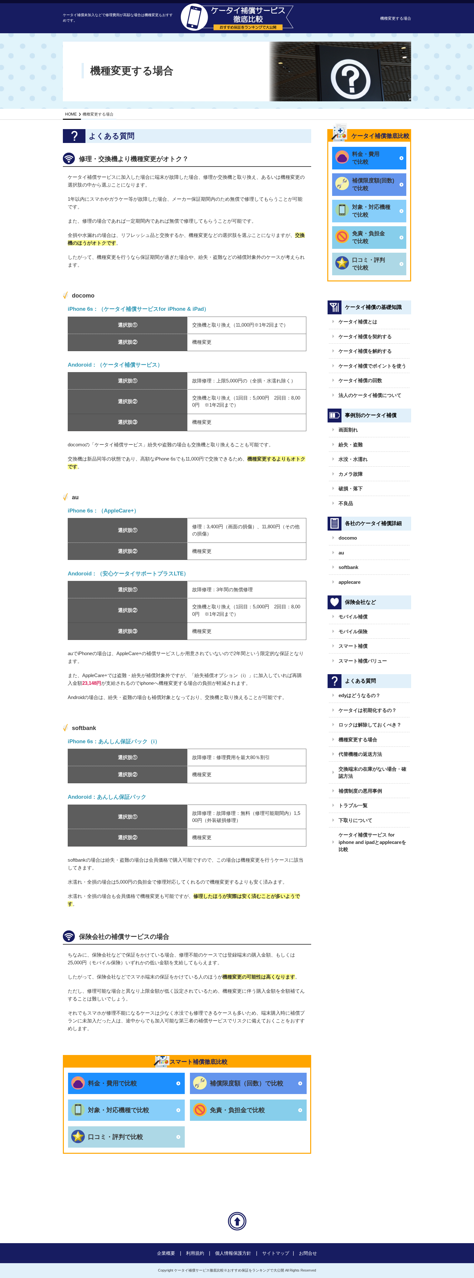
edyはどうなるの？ (359, 695)
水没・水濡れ (353, 459)
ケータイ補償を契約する (365, 336)
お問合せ (308, 1253)
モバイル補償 (353, 616)
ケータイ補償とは (358, 321)
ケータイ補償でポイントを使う (372, 366)
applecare (349, 582)
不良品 (346, 503)
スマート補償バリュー (363, 661)
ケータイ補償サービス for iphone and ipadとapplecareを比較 (372, 842)
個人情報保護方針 (233, 1253)
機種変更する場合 (358, 739)
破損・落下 (351, 488)
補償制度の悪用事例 (360, 791)
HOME (71, 114)
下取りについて (355, 820)
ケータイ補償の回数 (360, 380)
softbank (348, 567)
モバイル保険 (353, 631)
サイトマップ (275, 1253)
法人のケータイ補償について (370, 395)
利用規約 (195, 1253)
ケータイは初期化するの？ (368, 710)
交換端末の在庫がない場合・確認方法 (372, 772)
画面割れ (348, 429)
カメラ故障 (351, 474)
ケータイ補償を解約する (365, 351)
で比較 (366, 158)
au (341, 552)
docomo (348, 538)
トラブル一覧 (353, 805)
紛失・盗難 (351, 444)
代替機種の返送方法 (360, 754)
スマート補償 (353, 646)
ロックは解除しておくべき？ (370, 724)
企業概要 (166, 1253)
